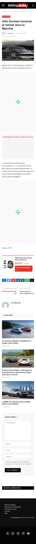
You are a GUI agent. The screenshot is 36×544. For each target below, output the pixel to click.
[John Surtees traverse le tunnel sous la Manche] (18, 50)
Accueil (4, 11)
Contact (7, 511)
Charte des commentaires (12, 507)
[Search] (33, 5)
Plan (6, 513)
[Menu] (3, 5)
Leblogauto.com (17, 517)
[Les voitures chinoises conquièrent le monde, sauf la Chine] (18, 329)
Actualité (6, 16)
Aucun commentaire (10, 36)
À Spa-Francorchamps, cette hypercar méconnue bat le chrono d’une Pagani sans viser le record (17, 372)
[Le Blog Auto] (18, 5)
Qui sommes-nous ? (10, 509)
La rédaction (10, 33)
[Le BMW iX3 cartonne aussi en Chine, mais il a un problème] (18, 390)
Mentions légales (10, 505)
